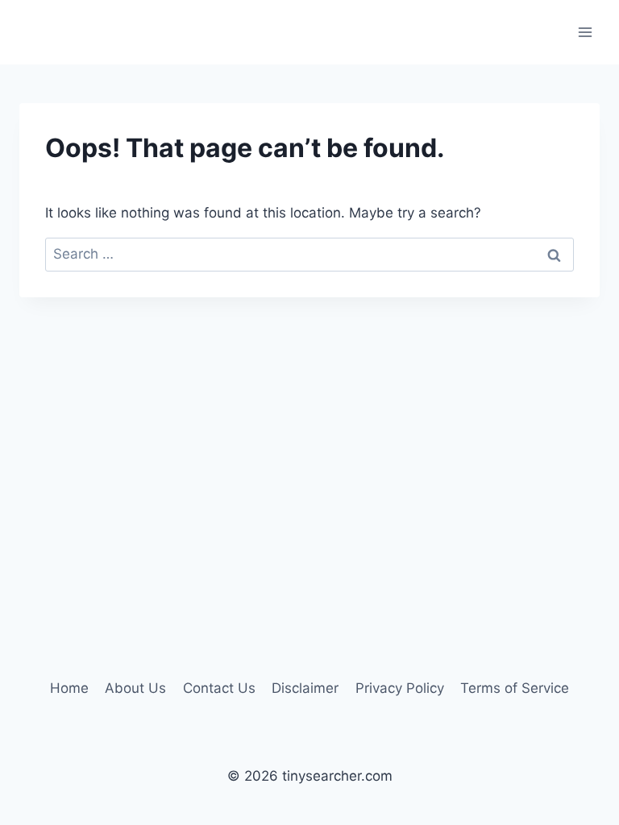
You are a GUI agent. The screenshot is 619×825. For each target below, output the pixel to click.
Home (69, 688)
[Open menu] (585, 31)
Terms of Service (514, 688)
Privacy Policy (399, 688)
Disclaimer (305, 688)
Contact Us (219, 688)
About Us (135, 688)
